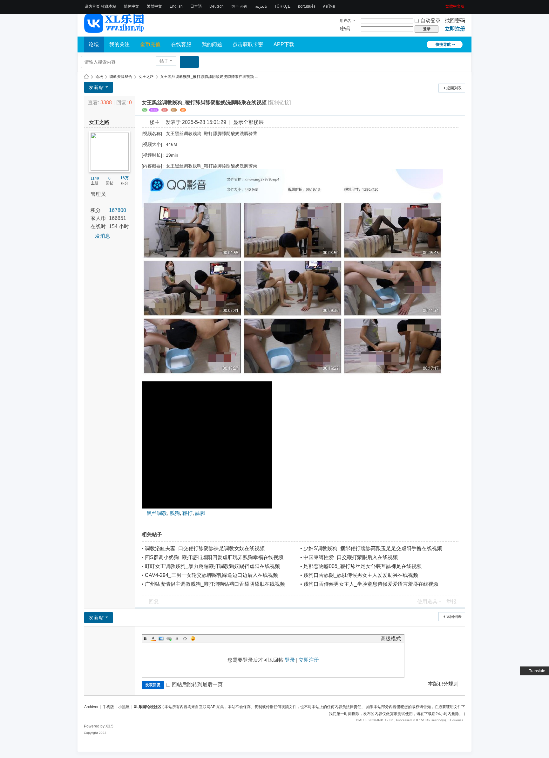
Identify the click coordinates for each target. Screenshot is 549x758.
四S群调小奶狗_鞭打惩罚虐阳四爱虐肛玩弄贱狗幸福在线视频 (214, 557)
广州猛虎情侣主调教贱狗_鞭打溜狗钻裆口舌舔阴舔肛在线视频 (215, 584)
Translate (537, 671)
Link (169, 638)
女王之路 (146, 76)
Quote (177, 638)
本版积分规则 (443, 683)
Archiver (91, 707)
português (306, 6)
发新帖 (96, 87)
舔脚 (183, 110)
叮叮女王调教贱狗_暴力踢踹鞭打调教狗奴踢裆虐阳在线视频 (212, 566)
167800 (117, 210)
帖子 (163, 61)
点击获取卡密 (248, 44)
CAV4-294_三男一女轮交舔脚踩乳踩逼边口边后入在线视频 (211, 575)
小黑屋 (124, 707)
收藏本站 (108, 6)
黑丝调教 (154, 110)
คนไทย (329, 6)
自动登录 (430, 20)
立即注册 (455, 28)
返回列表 (454, 88)
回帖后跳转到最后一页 (197, 684)
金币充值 (150, 44)
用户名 (345, 20)
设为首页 (92, 6)
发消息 (102, 236)
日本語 (196, 6)
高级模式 (391, 638)
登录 (290, 660)
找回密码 (455, 20)
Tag (144, 110)
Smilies (193, 638)
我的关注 (119, 44)
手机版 (108, 707)
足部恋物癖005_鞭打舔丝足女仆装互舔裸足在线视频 (362, 566)
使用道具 (427, 601)
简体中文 (131, 6)
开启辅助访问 (443, 4)
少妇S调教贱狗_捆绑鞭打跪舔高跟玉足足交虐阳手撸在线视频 (372, 548)
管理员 (98, 194)
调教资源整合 (120, 76)
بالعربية (261, 6)
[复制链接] (279, 102)
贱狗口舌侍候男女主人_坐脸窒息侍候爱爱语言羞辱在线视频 (370, 584)
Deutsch (216, 6)
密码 (345, 28)
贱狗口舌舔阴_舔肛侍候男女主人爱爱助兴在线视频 (360, 575)
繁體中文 (154, 6)
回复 (154, 601)
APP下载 (284, 44)
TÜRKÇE (282, 6)
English (176, 6)
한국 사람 (239, 6)
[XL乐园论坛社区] (114, 30)
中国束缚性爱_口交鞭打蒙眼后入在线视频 (350, 557)
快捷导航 (443, 44)
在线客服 (181, 44)
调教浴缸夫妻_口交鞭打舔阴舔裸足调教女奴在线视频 (205, 548)
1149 (95, 178)
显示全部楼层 (248, 122)
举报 (451, 601)
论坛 (94, 44)
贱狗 (164, 110)
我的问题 (212, 44)
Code (185, 638)
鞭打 (173, 110)
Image (161, 638)
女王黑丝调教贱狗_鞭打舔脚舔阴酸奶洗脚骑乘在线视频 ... (209, 76)
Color (153, 638)
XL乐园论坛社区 (86, 76)
